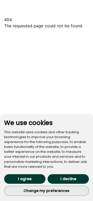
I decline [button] (68, 178)
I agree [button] (25, 178)
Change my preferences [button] (46, 190)
